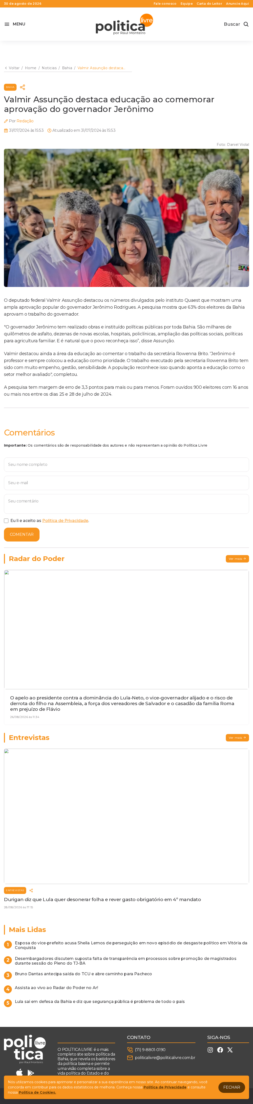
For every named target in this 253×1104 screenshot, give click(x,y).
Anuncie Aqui (237, 3)
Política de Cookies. (37, 1092)
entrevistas (15, 890)
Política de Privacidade (65, 520)
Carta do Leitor (209, 3)
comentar (22, 534)
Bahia (10, 87)
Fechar (231, 1087)
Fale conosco (165, 3)
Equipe (187, 3)
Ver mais (235, 559)
